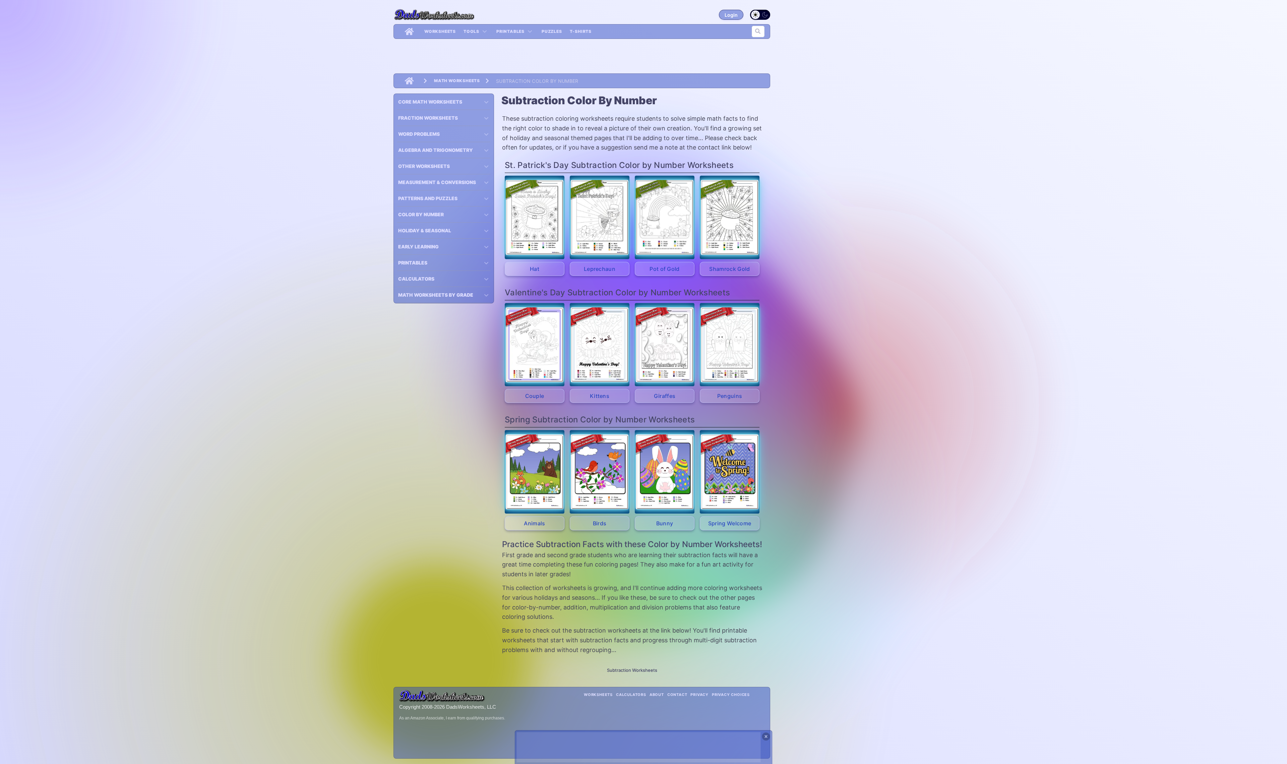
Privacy (699, 694)
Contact (677, 694)
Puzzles (552, 31)
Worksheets (440, 31)
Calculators (631, 694)
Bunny (664, 523)
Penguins (729, 396)
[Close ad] (766, 736)
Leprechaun (599, 269)
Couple (534, 396)
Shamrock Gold (729, 269)
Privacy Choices (731, 694)
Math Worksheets (457, 80)
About (657, 694)
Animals (534, 523)
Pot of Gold (665, 269)
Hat (534, 269)
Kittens (599, 396)
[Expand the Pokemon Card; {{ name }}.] (534, 217)
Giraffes (665, 396)
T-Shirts (581, 31)
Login (731, 15)
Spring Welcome (729, 523)
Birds (600, 523)
